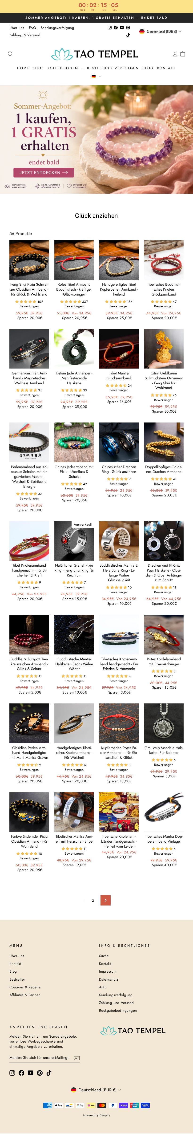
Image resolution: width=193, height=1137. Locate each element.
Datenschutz (108, 979)
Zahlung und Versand (116, 1002)
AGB (103, 987)
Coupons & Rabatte (25, 987)
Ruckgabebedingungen (118, 1010)
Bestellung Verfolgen (113, 68)
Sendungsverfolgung (57, 27)
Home (23, 68)
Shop (38, 68)
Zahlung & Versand (24, 35)
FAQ (32, 27)
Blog (148, 68)
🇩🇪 (95, 76)
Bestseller (17, 979)
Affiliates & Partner (24, 995)
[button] (26, 301)
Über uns (16, 27)
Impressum (108, 971)
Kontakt (166, 68)
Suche (104, 955)
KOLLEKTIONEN (64, 68)
